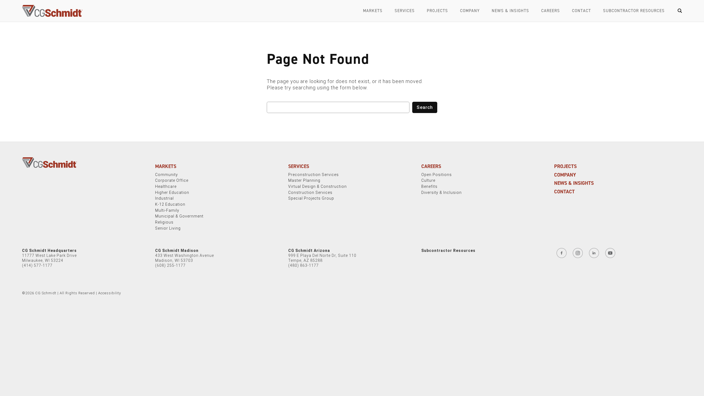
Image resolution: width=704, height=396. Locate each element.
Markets (373, 10)
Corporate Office (171, 180)
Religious (164, 222)
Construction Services (310, 192)
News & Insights (510, 10)
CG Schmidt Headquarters (49, 250)
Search (425, 107)
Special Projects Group (311, 198)
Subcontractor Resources (634, 10)
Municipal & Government (179, 216)
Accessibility (109, 293)
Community (166, 174)
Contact (581, 10)
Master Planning (304, 180)
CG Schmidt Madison (177, 250)
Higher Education (172, 192)
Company (470, 10)
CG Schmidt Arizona (309, 250)
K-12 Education (170, 204)
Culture (428, 180)
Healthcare (166, 186)
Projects (437, 10)
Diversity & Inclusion (441, 192)
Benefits (429, 186)
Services (405, 10)
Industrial (164, 198)
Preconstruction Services (313, 174)
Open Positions (436, 174)
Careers (550, 10)
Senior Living (168, 228)
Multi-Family (167, 210)
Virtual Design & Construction (317, 186)
